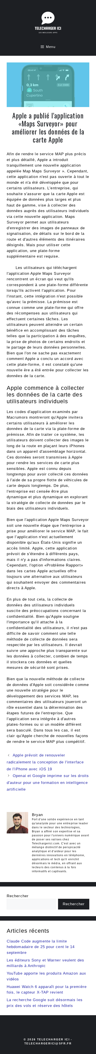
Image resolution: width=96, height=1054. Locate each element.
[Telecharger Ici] (48, 23)
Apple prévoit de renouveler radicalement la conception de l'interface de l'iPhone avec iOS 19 (45, 762)
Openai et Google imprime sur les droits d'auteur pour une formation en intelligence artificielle (48, 783)
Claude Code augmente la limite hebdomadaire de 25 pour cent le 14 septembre (41, 947)
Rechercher (18, 896)
